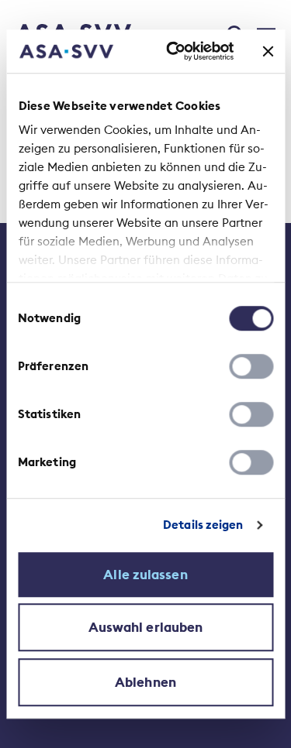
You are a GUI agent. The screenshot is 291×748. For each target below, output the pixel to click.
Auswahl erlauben (145, 627)
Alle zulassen (145, 574)
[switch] (251, 366)
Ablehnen (145, 682)
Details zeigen (203, 524)
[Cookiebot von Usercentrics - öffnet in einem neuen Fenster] (173, 51)
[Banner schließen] (267, 51)
